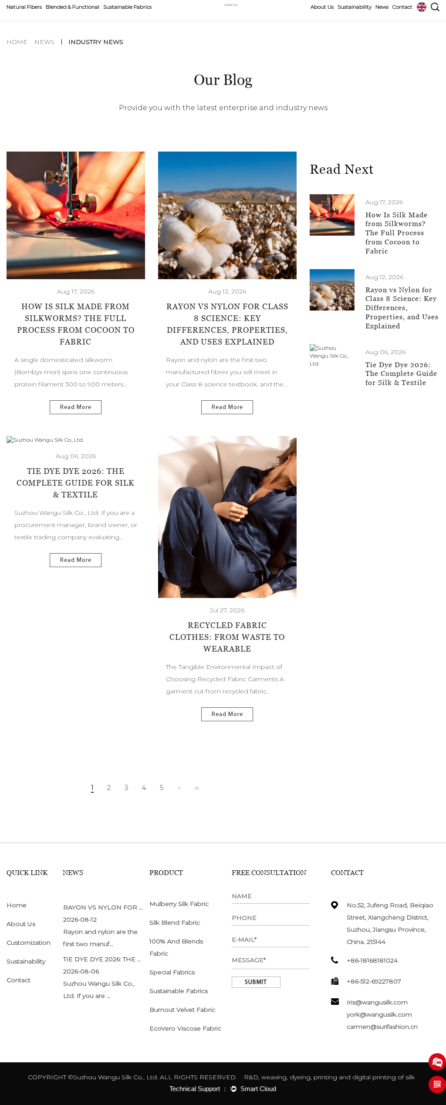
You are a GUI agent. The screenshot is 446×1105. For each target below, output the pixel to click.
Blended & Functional (72, 6)
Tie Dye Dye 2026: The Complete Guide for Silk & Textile (76, 482)
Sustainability (355, 6)
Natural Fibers (24, 6)
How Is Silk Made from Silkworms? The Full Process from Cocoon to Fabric (396, 233)
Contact (402, 6)
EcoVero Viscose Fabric (185, 1028)
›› (197, 788)
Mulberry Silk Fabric (179, 904)
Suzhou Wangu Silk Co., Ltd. (115, 1077)
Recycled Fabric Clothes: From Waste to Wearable (227, 637)
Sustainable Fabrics (127, 6)
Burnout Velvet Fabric (182, 1010)
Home (17, 42)
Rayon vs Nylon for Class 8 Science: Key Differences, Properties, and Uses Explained (402, 308)
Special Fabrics (172, 972)
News (382, 6)
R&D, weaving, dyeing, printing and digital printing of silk (328, 1077)
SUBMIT (256, 982)
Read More (75, 407)
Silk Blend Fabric (174, 922)
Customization (29, 942)
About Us (322, 6)
